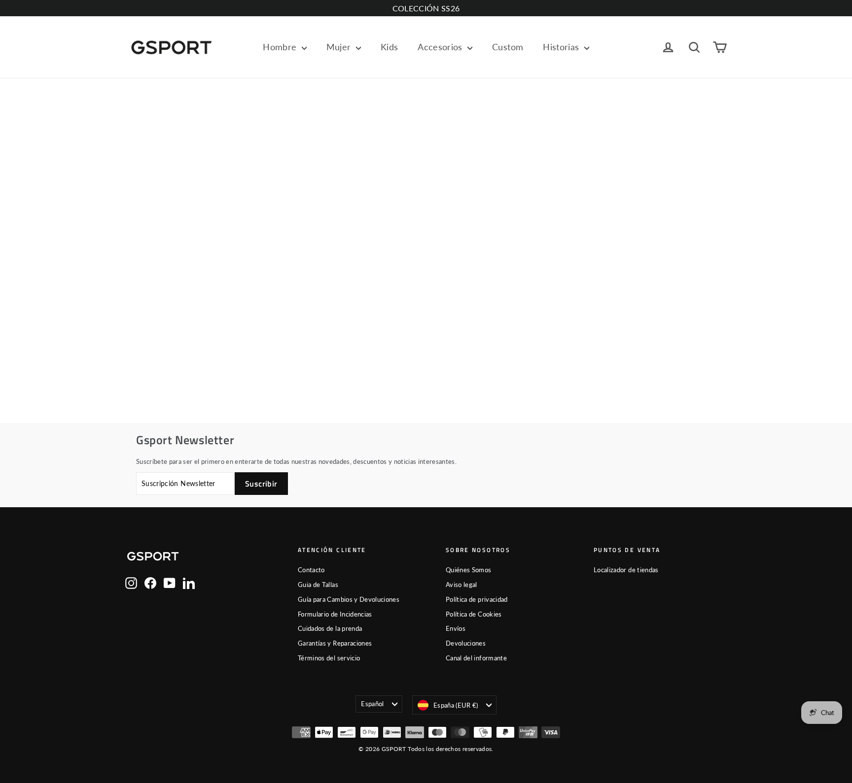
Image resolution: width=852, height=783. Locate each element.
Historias (562, 46)
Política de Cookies (474, 614)
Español (372, 704)
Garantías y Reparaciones (335, 643)
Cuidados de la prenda (330, 628)
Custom (507, 46)
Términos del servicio (329, 658)
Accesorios (441, 46)
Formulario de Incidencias (335, 614)
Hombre (281, 46)
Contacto (311, 570)
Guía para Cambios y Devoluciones (348, 599)
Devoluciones (466, 643)
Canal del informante (476, 658)
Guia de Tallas (318, 584)
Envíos (455, 628)
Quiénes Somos (469, 570)
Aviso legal (461, 584)
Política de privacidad (477, 599)
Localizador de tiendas (626, 570)
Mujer (340, 46)
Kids (389, 46)
